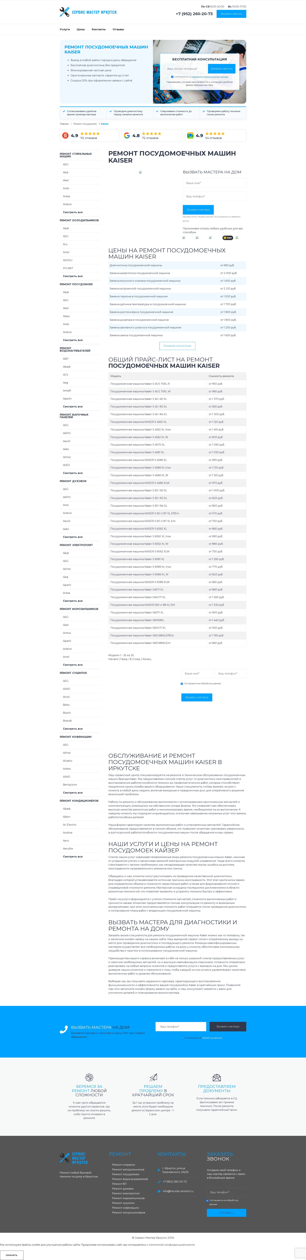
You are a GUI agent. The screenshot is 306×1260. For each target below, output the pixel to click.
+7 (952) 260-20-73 (194, 14)
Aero (66, 840)
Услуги (65, 29)
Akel (66, 180)
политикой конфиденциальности (172, 1244)
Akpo (66, 316)
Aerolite (68, 848)
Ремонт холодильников (79, 220)
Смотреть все (73, 212)
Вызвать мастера (198, 209)
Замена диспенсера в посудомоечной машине (141, 312)
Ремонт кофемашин (75, 736)
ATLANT (68, 268)
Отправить (226, 1212)
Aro (65, 244)
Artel (66, 252)
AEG (66, 164)
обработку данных (211, 683)
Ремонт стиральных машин (76, 155)
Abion (66, 816)
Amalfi (67, 390)
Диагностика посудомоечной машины (136, 265)
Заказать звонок (231, 13)
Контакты (99, 29)
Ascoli (66, 441)
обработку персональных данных (210, 77)
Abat (66, 228)
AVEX (66, 465)
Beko (66, 704)
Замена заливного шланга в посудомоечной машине (145, 327)
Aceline (67, 832)
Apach (67, 584)
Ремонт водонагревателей (75, 349)
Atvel (66, 696)
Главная (64, 123)
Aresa (66, 196)
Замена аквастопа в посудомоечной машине (140, 273)
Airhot (67, 569)
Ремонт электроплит (76, 545)
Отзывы (118, 29)
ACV (65, 374)
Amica (67, 632)
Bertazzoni (70, 784)
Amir (66, 505)
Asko (66, 449)
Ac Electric (69, 824)
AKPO (67, 433)
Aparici (67, 398)
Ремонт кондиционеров (79, 800)
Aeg (65, 382)
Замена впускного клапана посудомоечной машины (145, 280)
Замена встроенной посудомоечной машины (140, 288)
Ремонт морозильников (79, 609)
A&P (65, 358)
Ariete (67, 768)
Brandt (67, 720)
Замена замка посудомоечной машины (136, 335)
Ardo (66, 188)
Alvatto (67, 760)
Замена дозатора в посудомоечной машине (139, 319)
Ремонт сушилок (73, 672)
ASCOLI (67, 260)
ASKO (66, 688)
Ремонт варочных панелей (74, 416)
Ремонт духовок (73, 481)
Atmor (67, 457)
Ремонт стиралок (123, 1164)
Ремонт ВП (119, 1183)
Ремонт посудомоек (85, 123)
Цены (81, 29)
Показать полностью (177, 345)
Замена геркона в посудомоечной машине (139, 296)
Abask (67, 366)
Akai (65, 172)
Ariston (67, 204)
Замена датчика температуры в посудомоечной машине (148, 304)
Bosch (67, 712)
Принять (12, 1255)
